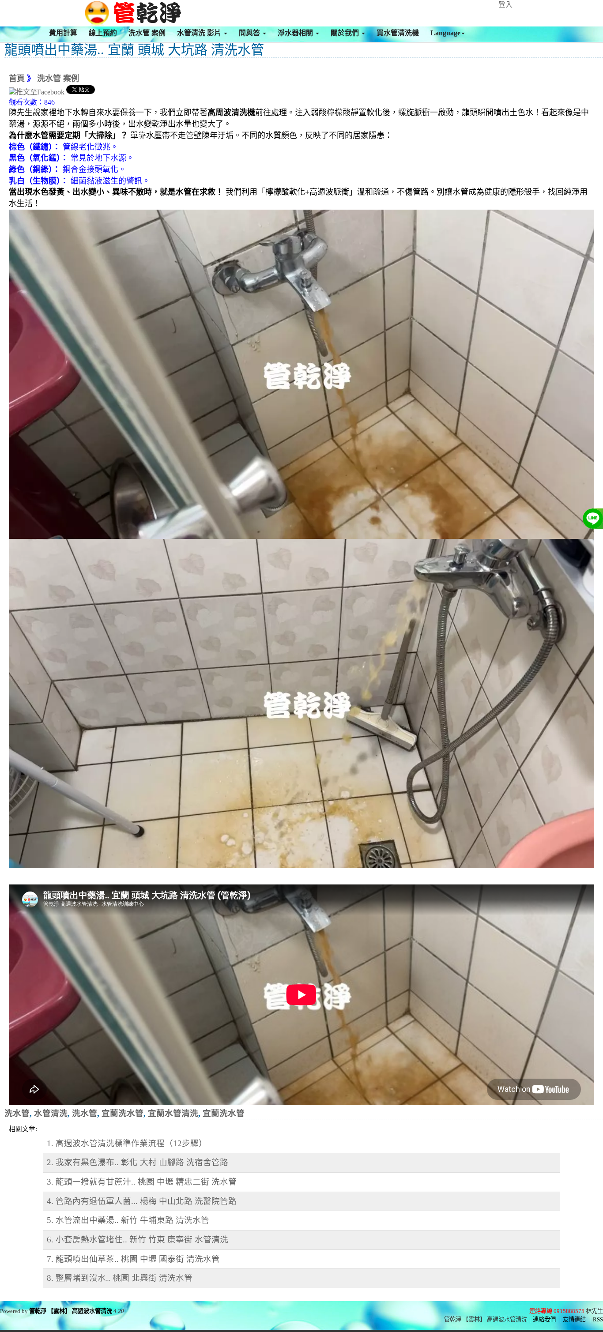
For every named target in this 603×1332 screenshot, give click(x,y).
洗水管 (17, 1113)
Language (445, 33)
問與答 (250, 33)
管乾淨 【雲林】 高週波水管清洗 (70, 1311)
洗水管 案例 (147, 33)
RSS (598, 1319)
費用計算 (63, 33)
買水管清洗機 (398, 33)
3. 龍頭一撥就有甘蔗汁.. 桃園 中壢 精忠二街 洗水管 (142, 1181)
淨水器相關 (296, 33)
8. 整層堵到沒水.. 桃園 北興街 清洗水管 (119, 1278)
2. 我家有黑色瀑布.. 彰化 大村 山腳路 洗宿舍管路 (137, 1162)
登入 (505, 4)
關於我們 (346, 33)
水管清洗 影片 (200, 33)
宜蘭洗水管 (122, 1113)
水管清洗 (51, 1113)
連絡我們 (544, 1319)
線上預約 (103, 33)
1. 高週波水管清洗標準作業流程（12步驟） (127, 1143)
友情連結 (574, 1319)
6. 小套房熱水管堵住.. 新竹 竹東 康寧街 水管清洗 (137, 1239)
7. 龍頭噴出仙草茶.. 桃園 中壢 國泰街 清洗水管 (133, 1259)
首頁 (17, 78)
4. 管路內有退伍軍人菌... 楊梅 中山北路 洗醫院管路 (142, 1201)
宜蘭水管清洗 (173, 1113)
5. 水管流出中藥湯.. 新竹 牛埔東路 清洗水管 (128, 1220)
